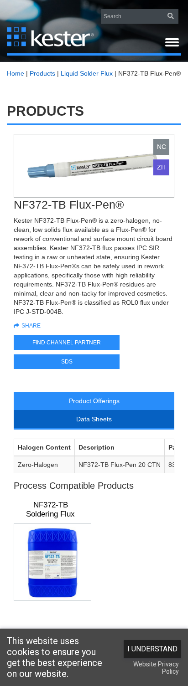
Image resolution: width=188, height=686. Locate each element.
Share (31, 326)
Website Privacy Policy (156, 667)
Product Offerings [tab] (94, 400)
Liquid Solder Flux (87, 73)
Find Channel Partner (66, 342)
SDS (67, 361)
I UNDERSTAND (152, 649)
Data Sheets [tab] (94, 419)
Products (42, 73)
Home (15, 73)
